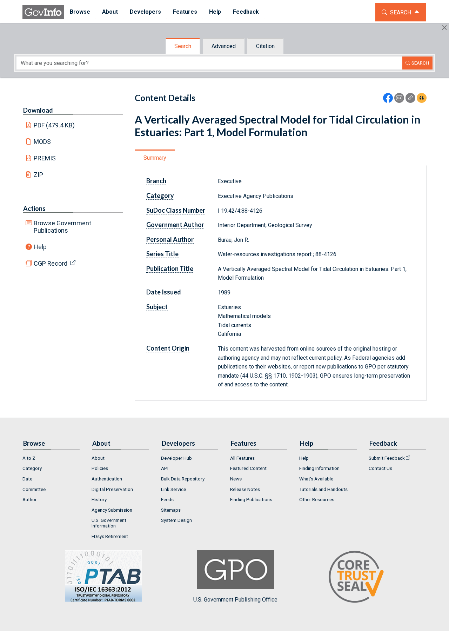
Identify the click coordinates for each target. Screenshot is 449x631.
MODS (42, 141)
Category (32, 468)
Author (29, 499)
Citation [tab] (265, 46)
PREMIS (45, 158)
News (236, 478)
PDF (54, 125)
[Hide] (444, 27)
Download (38, 110)
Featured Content (248, 468)
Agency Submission (112, 510)
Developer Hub (176, 458)
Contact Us (380, 468)
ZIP (38, 174)
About (98, 458)
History (99, 499)
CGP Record (50, 263)
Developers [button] (145, 11)
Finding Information (319, 468)
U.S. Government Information (109, 523)
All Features (242, 458)
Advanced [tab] (224, 46)
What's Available (316, 478)
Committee (34, 489)
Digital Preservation (112, 489)
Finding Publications (251, 499)
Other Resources (316, 499)
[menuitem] (80, 12)
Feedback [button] (246, 11)
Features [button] (185, 11)
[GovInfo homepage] (43, 12)
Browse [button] (80, 11)
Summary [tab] (154, 157)
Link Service (173, 489)
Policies (100, 468)
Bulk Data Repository (183, 478)
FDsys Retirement (110, 536)
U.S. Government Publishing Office (235, 599)
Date (27, 478)
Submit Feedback (387, 458)
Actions (34, 208)
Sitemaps (171, 510)
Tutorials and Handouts (323, 489)
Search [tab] (182, 46)
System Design (176, 520)
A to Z (28, 458)
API (164, 468)
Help (40, 247)
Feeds (167, 499)
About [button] (110, 11)
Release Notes (245, 489)
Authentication (107, 478)
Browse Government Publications (62, 226)
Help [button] (215, 11)
